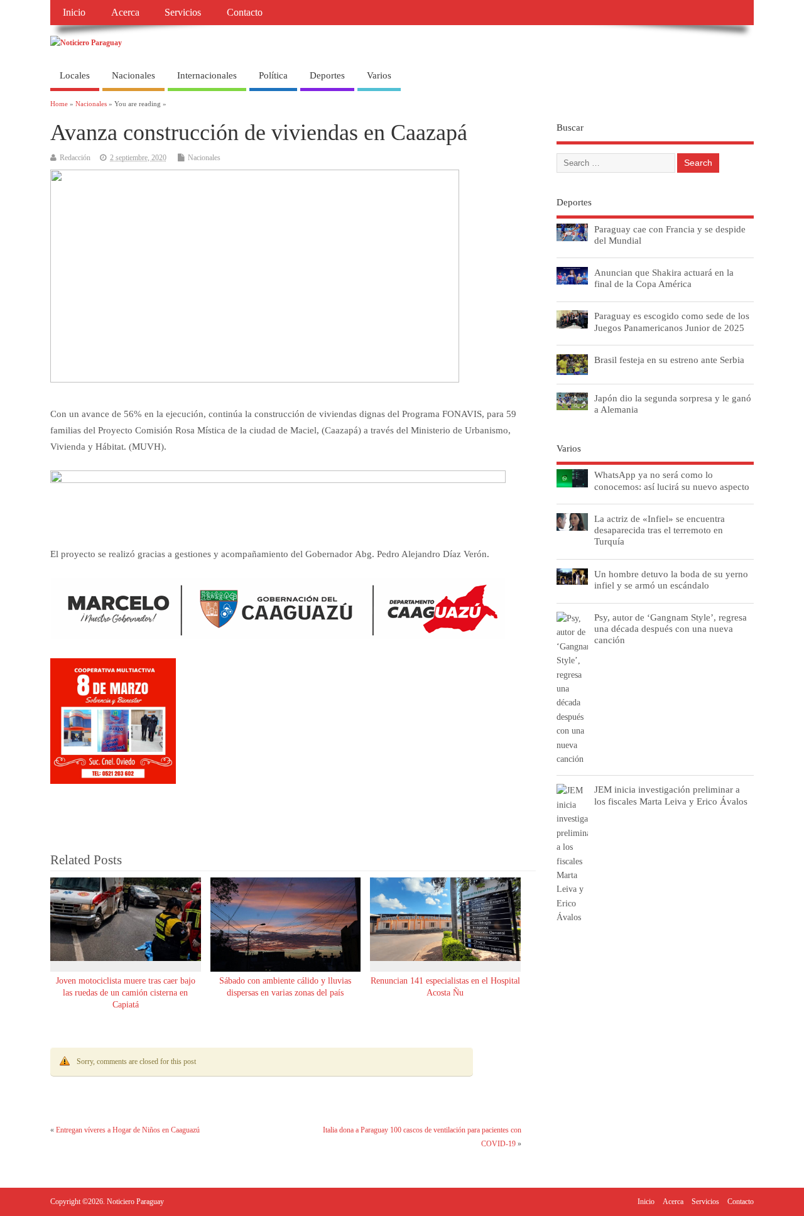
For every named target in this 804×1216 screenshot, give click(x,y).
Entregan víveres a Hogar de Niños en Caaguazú (128, 1130)
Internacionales (207, 75)
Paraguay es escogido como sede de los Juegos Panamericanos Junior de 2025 (671, 321)
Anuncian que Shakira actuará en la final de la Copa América (664, 278)
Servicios (183, 12)
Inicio (74, 12)
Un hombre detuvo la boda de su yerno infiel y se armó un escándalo (671, 579)
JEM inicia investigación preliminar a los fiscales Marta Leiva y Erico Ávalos (670, 795)
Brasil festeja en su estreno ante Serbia (669, 359)
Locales (75, 75)
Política (273, 75)
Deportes (327, 75)
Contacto (245, 12)
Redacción (75, 157)
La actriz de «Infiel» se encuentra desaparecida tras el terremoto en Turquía (659, 529)
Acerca (125, 12)
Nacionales (133, 75)
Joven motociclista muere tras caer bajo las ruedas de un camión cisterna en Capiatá (125, 992)
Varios (379, 75)
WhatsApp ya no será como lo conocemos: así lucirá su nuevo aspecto (671, 480)
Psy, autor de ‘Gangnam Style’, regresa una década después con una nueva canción (670, 628)
